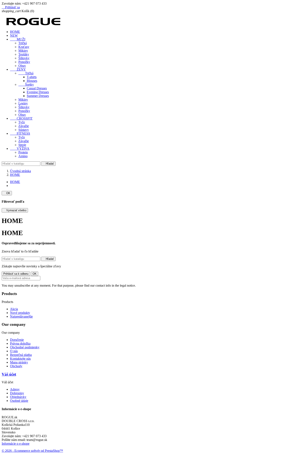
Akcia (14, 309)
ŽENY (18, 69)
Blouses (32, 80)
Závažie (23, 126)
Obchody (16, 366)
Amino (23, 156)
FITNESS (20, 133)
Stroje (22, 145)
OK (6, 193)
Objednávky (18, 397)
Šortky (26, 84)
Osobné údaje (19, 400)
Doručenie (17, 339)
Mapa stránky (19, 362)
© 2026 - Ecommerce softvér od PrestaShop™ (32, 450)
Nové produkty (20, 312)
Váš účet (9, 374)
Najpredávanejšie (21, 316)
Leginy (23, 103)
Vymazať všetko (14, 210)
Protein (23, 152)
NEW (14, 35)
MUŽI (17, 39)
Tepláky (23, 54)
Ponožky (24, 62)
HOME (15, 31)
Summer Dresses (38, 96)
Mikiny (23, 50)
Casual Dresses (37, 88)
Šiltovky (23, 58)
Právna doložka (20, 343)
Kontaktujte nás (20, 358)
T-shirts (32, 77)
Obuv (22, 65)
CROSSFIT (21, 118)
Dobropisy (17, 393)
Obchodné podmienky (24, 347)
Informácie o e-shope (15, 443)
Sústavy (23, 129)
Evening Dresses (38, 92)
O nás (14, 351)
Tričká (22, 43)
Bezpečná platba (21, 355)
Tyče (21, 122)
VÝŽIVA (19, 148)
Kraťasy (23, 47)
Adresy (15, 389)
